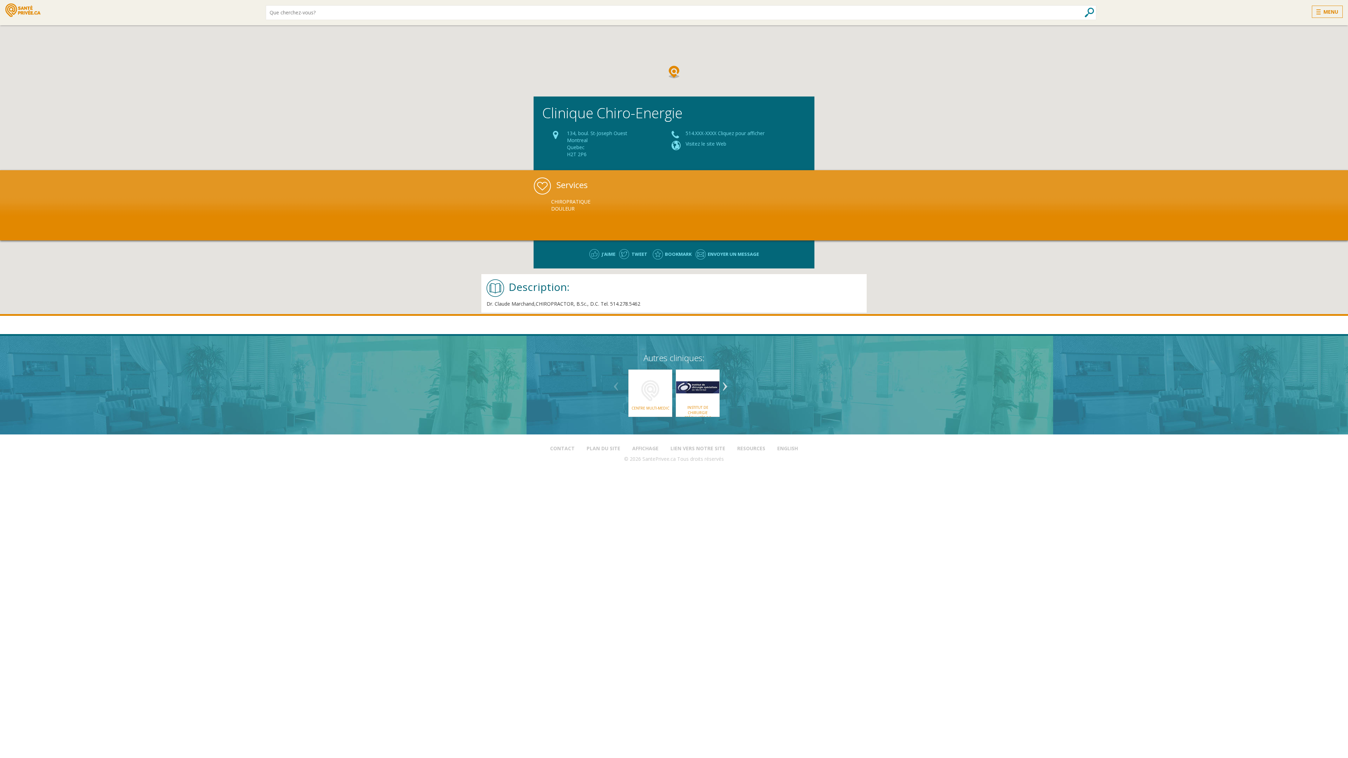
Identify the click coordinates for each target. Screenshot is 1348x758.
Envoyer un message (733, 254)
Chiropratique (570, 201)
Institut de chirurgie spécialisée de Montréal (697, 415)
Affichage (645, 448)
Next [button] (724, 383)
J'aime (608, 254)
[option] (592, 205)
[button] (674, 72)
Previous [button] (616, 383)
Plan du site (603, 448)
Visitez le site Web (706, 143)
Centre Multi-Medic (650, 408)
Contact (562, 448)
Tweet (639, 254)
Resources (751, 448)
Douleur (563, 208)
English (787, 448)
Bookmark (678, 254)
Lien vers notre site (697, 448)
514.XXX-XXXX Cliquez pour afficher (725, 133)
